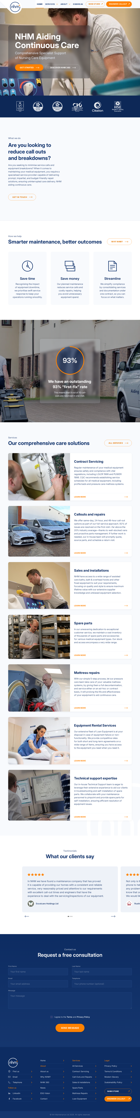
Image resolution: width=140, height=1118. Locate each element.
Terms (69, 1017)
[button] (30, 916)
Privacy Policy (83, 1017)
